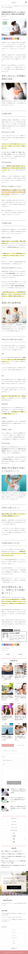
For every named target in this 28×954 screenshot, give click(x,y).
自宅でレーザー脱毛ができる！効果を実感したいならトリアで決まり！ (14, 857)
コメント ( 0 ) (7, 745)
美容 (14, 838)
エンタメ (14, 821)
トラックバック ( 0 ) (20, 745)
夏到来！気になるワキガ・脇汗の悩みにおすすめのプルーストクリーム (14, 866)
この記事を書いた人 (8, 630)
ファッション (14, 827)
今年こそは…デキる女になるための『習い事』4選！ (12, 917)
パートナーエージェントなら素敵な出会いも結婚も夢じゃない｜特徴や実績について (14, 920)
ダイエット (14, 824)
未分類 (14, 836)
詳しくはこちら (14, 887)
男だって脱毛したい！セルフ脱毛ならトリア (12, 851)
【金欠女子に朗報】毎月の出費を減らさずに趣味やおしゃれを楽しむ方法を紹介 (14, 914)
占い (14, 833)
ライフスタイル (6, 648)
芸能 (14, 841)
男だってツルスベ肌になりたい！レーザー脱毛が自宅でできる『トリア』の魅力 (14, 861)
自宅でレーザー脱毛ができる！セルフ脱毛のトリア (13, 853)
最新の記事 (17, 630)
